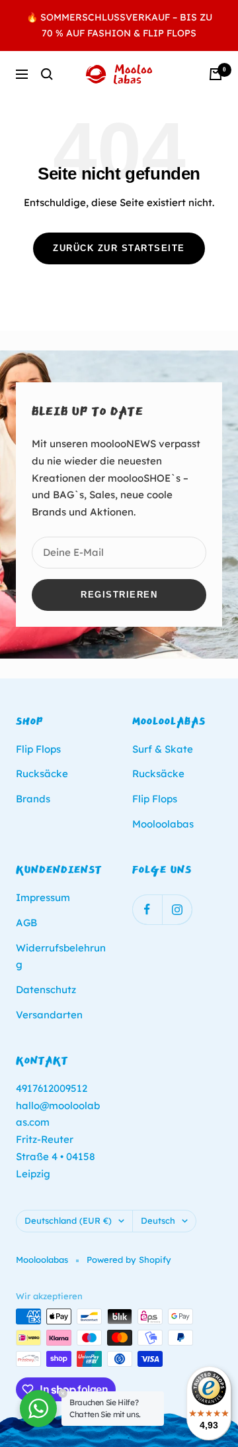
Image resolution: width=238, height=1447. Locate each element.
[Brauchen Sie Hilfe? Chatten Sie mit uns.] (38, 1408)
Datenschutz (46, 989)
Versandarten (49, 1014)
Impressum (43, 897)
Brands (33, 798)
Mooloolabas (163, 824)
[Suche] (47, 74)
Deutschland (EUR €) (68, 1220)
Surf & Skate (162, 749)
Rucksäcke (42, 773)
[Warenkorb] (215, 74)
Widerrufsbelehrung (61, 956)
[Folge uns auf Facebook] (147, 909)
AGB (26, 922)
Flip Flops (38, 749)
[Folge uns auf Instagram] (177, 909)
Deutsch (158, 1220)
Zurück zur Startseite (119, 248)
